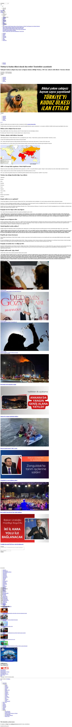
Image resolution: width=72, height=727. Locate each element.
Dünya (4, 19)
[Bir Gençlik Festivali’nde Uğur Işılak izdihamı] (24, 510)
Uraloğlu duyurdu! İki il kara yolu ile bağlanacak (11, 544)
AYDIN (4, 579)
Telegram (4, 79)
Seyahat (19, 28)
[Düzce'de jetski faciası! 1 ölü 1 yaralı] (24, 446)
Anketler (4, 707)
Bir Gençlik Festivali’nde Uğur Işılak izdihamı (11, 512)
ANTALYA (5, 576)
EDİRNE (4, 594)
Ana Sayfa (4, 682)
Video (4, 703)
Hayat (16, 27)
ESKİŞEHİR (5, 598)
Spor (3, 22)
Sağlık (16, 28)
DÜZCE (4, 592)
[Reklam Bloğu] (8, 661)
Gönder (2, 551)
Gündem (4, 17)
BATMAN (5, 583)
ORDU (4, 627)
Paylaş (2, 74)
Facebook (4, 30)
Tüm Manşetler (29, 26)
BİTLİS (4, 590)
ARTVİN (4, 578)
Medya (4, 28)
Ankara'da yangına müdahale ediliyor (9, 416)
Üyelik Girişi (21, 31)
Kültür (4, 23)
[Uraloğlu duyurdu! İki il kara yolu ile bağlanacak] (24, 542)
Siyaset (22, 28)
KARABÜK (5, 607)
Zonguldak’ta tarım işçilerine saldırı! (8, 480)
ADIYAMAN (5, 570)
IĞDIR (4, 605)
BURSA (4, 587)
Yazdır (4, 80)
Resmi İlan (5, 24)
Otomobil (4, 21)
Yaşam (19, 29)
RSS (1, 675)
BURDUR (5, 586)
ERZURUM (5, 596)
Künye (4, 708)
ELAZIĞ (4, 595)
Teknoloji (14, 29)
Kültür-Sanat (21, 27)
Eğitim (6, 27)
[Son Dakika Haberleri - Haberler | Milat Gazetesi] (9, 2)
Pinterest (4, 78)
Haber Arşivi (2, 674)
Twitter (7, 30)
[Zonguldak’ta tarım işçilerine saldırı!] (24, 478)
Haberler (4, 62)
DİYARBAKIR (5, 593)
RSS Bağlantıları (16, 31)
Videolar (10, 29)
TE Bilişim (8, 678)
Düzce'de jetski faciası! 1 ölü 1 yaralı (8, 448)
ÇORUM (4, 647)
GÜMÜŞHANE (6, 600)
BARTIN (4, 582)
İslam (18, 27)
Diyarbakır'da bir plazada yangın (8, 384)
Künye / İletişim (5, 31)
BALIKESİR (5, 581)
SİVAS (4, 633)
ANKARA (5, 575)
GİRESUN (5, 601)
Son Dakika (5, 29)
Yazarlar (4, 704)
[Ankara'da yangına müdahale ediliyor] (24, 414)
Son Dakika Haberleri (36, 26)
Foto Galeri (5, 702)
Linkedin (4, 77)
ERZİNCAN (5, 597)
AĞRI (4, 580)
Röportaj (13, 28)
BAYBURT (5, 584)
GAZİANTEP (5, 599)
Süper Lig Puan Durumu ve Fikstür (20, 26)
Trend (17, 29)
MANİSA (4, 620)
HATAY (4, 603)
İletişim (4, 709)
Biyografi (4, 706)
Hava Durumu (5, 26)
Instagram (11, 30)
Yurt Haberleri (23, 29)
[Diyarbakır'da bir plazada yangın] (24, 382)
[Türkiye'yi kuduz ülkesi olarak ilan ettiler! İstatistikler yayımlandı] (36, 112)
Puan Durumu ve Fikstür (4, 671)
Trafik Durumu (10, 26)
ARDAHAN (5, 577)
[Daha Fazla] (0, 75)
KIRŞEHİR (5, 614)
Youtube (14, 30)
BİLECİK (4, 588)
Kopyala (4, 81)
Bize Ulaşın (11, 31)
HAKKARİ (5, 602)
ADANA (4, 569)
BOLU (4, 585)
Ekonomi (4, 20)
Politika (4, 18)
